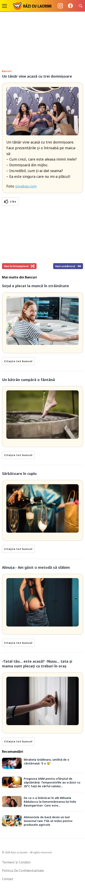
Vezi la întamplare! (16, 266)
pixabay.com (26, 186)
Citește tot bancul (18, 361)
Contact (7, 879)
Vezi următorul (65, 266)
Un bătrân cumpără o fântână (28, 379)
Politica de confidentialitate (23, 870)
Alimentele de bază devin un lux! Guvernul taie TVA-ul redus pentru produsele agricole (48, 821)
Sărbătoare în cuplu (19, 473)
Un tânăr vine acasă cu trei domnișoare (37, 76)
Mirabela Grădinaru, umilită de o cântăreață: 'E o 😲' (46, 761)
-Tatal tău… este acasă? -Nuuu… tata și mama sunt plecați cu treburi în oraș (37, 663)
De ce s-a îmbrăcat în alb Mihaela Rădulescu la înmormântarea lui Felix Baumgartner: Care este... (50, 801)
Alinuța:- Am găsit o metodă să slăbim (36, 567)
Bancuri (7, 71)
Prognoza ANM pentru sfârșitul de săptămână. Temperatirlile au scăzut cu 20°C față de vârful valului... (52, 782)
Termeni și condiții (16, 862)
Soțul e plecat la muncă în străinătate (35, 285)
